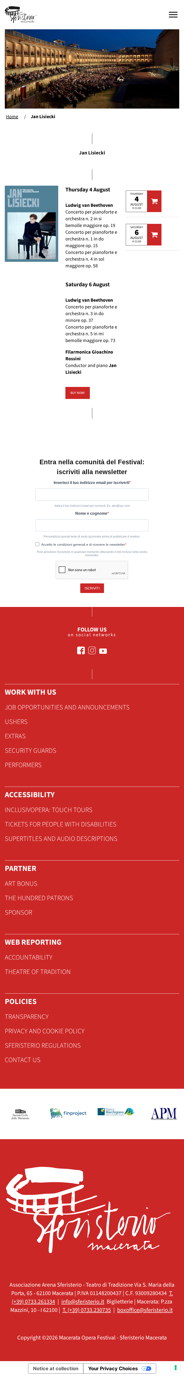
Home (12, 116)
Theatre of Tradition (38, 972)
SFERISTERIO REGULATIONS (43, 1045)
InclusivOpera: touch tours (48, 810)
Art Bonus (21, 883)
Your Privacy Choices (113, 1368)
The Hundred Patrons (39, 898)
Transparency (27, 1016)
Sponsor (18, 912)
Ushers (16, 722)
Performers (23, 765)
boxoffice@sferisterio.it (145, 1310)
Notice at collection (55, 1368)
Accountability (28, 957)
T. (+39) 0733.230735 (87, 1310)
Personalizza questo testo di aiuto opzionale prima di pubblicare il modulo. (92, 536)
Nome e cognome (91, 513)
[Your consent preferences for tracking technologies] (175, 1367)
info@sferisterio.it (82, 1301)
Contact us (22, 1060)
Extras (15, 736)
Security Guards (30, 750)
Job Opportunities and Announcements (67, 707)
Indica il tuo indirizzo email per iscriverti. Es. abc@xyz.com (92, 506)
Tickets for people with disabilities (60, 824)
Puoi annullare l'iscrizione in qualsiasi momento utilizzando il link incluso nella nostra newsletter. (92, 553)
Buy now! (77, 393)
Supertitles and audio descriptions (61, 839)
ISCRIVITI (92, 588)
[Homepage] (21, 14)
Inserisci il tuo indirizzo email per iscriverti (91, 483)
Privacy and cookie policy (45, 1031)
